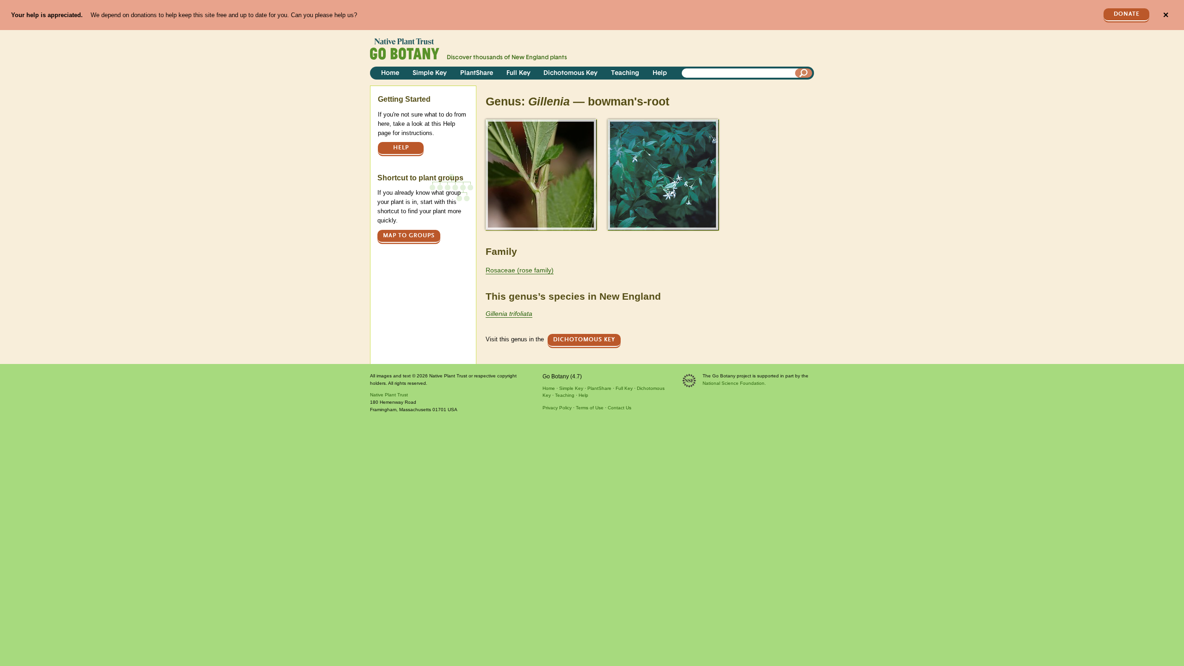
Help (660, 73)
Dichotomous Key (570, 73)
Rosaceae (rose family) (520, 270)
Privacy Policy (557, 407)
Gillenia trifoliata (509, 313)
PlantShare (476, 73)
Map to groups (409, 236)
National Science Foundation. (734, 383)
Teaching (625, 73)
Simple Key (430, 73)
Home (390, 73)
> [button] (490, 125)
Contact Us (619, 407)
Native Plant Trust (389, 394)
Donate (1127, 14)
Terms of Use (590, 407)
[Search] (804, 73)
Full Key (518, 73)
